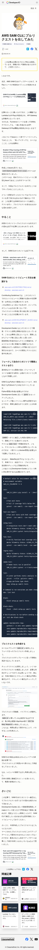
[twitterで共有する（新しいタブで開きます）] (36, 49)
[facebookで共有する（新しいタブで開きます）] (32, 49)
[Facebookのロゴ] (26, 939)
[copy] (34, 413)
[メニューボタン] (3, 2)
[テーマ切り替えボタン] (37, 2)
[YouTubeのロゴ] (36, 939)
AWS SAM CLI (8, 44)
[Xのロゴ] (31, 939)
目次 (32, 8)
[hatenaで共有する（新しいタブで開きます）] (28, 49)
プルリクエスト (19, 44)
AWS (29, 44)
